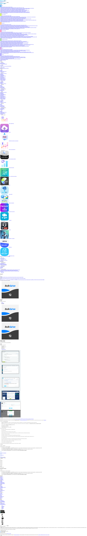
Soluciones (1, 486)
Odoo (0, 498)
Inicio (2, 302)
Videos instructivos (2, 482)
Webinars (1, 481)
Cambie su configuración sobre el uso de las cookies (43, 534)
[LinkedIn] (2, 522)
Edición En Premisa (2, 490)
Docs (0, 491)
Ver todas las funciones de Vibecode (4, 59)
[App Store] (2, 511)
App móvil (1, 500)
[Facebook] (2, 515)
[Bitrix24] (3, 1)
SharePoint (1, 497)
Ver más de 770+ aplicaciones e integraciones (5, 256)
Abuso (2, 508)
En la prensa (1, 479)
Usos (0, 488)
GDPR (2, 507)
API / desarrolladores (2, 501)
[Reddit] (2, 524)
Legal (2, 505)
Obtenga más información (17, 534)
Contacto (1, 478)
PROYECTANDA (4, 349)
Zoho (0, 494)
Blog (0, 485)
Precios (1, 60)
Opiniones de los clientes (3, 487)
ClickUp (1, 493)
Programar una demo (2, 483)
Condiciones (3, 506)
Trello (1, 495)
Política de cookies (9, 533)
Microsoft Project (2, 496)
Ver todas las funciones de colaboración (4, 29)
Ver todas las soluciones (2, 113)
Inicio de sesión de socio (3, 504)
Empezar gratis (1, 271)
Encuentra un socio (2, 503)
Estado (1, 484)
